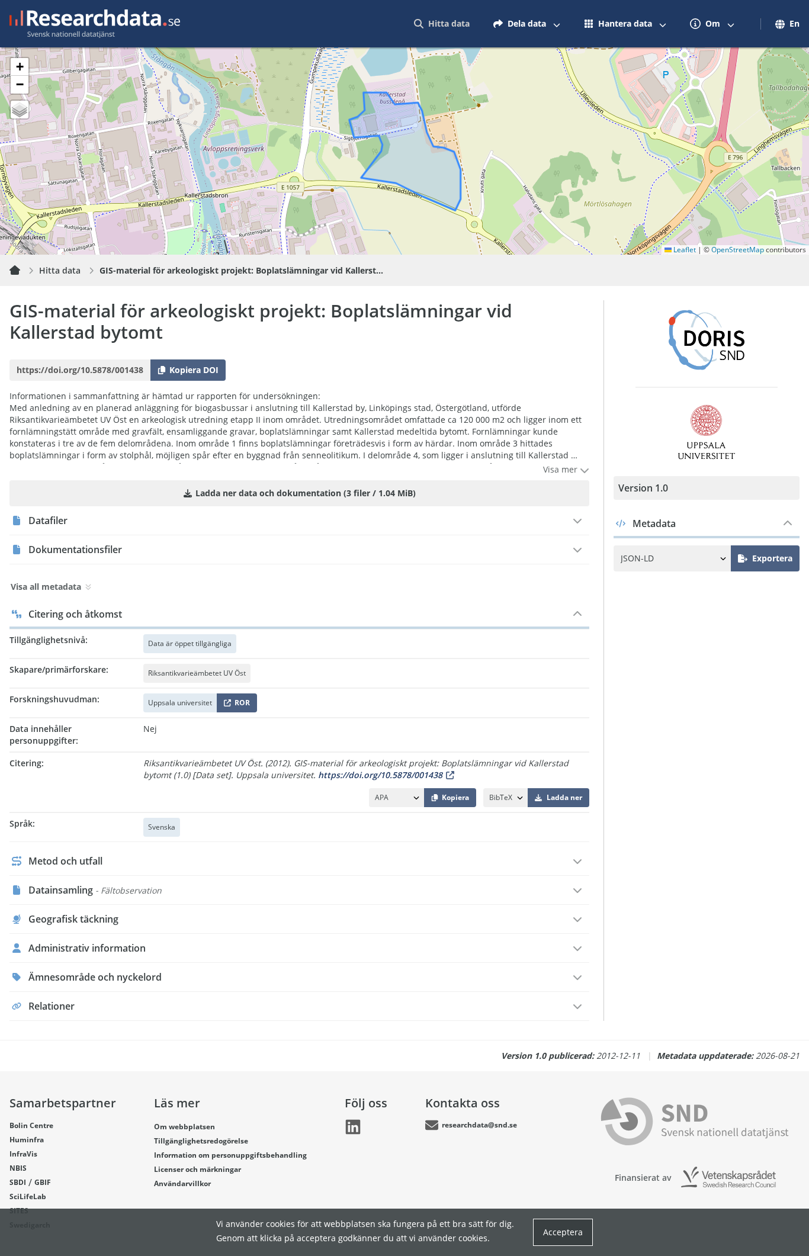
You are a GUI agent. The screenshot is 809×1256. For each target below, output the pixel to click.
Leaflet (684, 250)
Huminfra (26, 1140)
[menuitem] (441, 23)
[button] (19, 67)
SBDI (17, 1182)
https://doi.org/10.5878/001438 (380, 774)
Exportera (772, 558)
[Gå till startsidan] (94, 24)
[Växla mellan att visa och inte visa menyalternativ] (556, 24)
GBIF (42, 1182)
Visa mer (561, 469)
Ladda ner (564, 797)
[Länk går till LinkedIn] (353, 1127)
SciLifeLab (27, 1196)
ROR (240, 705)
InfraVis (23, 1154)
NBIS (18, 1168)
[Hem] (21, 271)
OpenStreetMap (737, 250)
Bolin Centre (31, 1125)
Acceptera (563, 1232)
